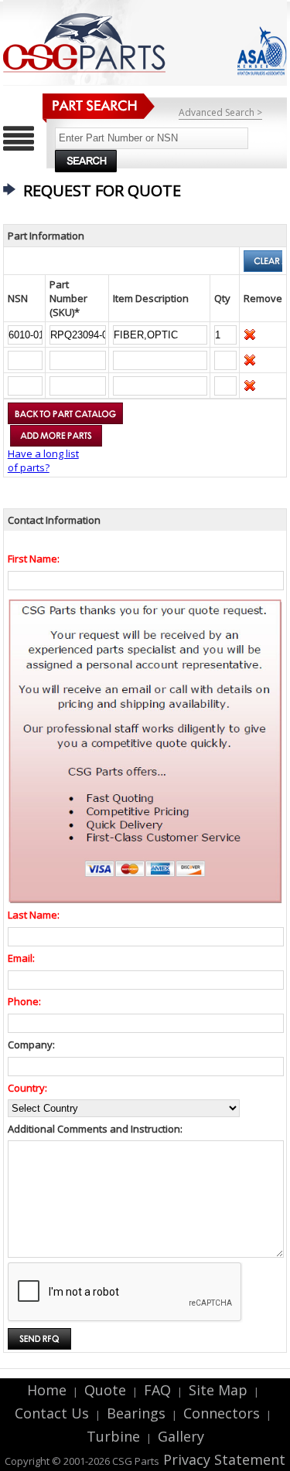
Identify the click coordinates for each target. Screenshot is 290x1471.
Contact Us (52, 1413)
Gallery (181, 1436)
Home (47, 1390)
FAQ (157, 1390)
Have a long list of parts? (43, 460)
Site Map (218, 1390)
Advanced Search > (220, 112)
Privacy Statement (222, 1459)
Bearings (136, 1413)
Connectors (221, 1413)
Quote (105, 1390)
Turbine (113, 1436)
